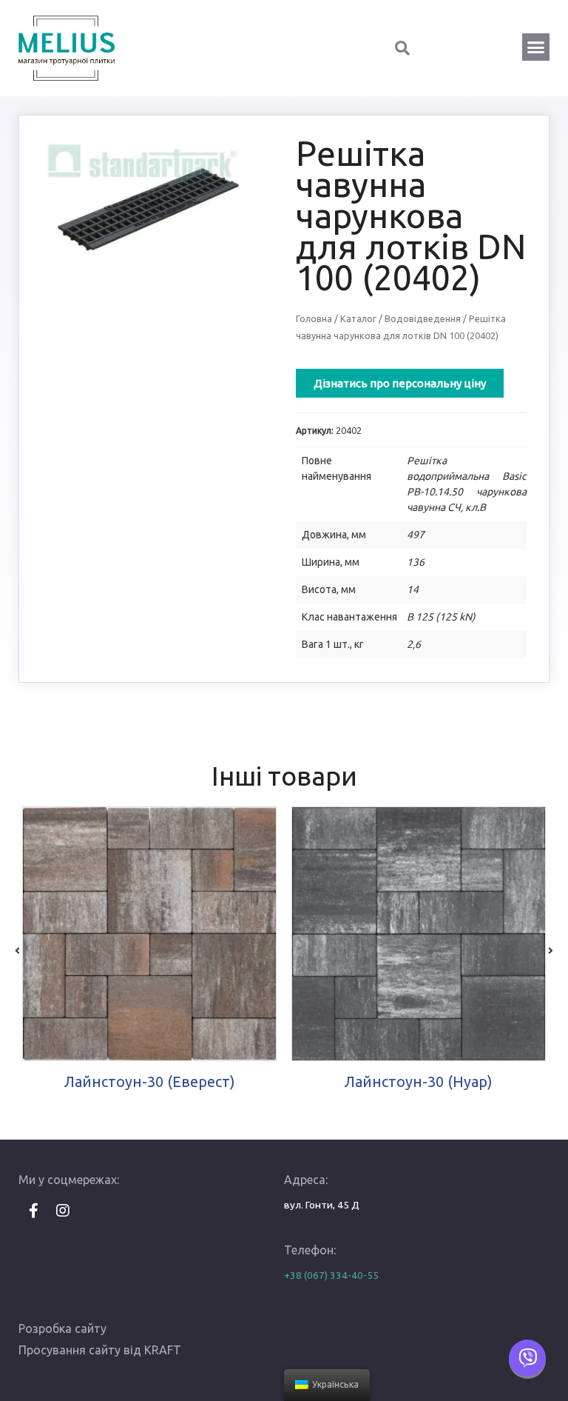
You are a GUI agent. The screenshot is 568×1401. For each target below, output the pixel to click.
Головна (314, 318)
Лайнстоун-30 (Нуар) (419, 1081)
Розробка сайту (62, 1328)
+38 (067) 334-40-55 (331, 1275)
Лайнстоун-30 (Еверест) (149, 1081)
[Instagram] (63, 1211)
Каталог (358, 318)
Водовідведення (423, 318)
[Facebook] (33, 1211)
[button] (536, 47)
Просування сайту (69, 1350)
